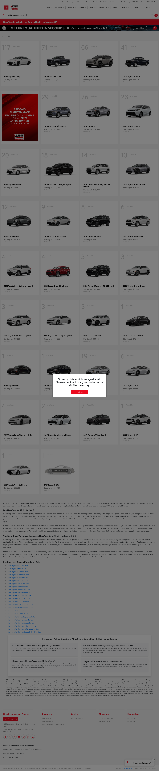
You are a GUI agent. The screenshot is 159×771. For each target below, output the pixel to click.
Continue (79, 392)
